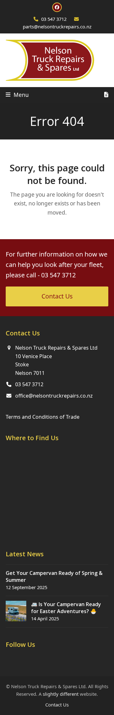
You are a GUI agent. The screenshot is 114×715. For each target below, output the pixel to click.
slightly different (61, 694)
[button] (17, 94)
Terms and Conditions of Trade (42, 416)
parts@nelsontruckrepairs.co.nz (57, 26)
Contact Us (57, 704)
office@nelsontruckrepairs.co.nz (54, 395)
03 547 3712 (53, 19)
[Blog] (106, 95)
